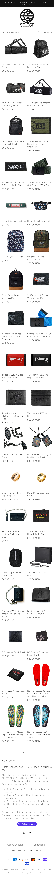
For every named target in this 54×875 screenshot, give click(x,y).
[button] (5, 17)
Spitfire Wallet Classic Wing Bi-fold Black (37, 296)
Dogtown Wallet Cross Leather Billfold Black (38, 612)
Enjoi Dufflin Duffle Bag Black (13, 66)
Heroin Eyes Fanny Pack (38, 221)
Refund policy (35, 869)
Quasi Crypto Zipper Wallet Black (11, 574)
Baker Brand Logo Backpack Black (10, 296)
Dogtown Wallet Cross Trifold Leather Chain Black (13, 614)
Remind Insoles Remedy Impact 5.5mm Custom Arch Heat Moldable (38, 694)
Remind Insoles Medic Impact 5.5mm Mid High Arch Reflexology (13, 735)
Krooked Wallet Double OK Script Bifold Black (13, 184)
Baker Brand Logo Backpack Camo (35, 258)
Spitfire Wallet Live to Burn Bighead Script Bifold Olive (37, 144)
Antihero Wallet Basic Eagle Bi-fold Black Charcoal (12, 337)
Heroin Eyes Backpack (12, 257)
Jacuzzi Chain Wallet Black (37, 574)
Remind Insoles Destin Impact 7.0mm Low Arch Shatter (38, 735)
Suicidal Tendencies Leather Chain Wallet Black (12, 534)
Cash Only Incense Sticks (14, 221)
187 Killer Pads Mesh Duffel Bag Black (12, 104)
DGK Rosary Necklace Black (12, 456)
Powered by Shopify (21, 869)
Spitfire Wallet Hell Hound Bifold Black (36, 533)
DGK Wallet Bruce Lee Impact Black (37, 653)
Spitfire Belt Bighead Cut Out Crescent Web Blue (39, 335)
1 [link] (16, 752)
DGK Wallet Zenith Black (13, 652)
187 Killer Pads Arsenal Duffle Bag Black (38, 104)
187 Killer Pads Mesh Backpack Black (37, 66)
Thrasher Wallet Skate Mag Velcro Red (12, 376)
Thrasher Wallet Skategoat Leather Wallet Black (14, 416)
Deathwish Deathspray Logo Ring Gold (13, 494)
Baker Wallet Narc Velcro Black (14, 692)
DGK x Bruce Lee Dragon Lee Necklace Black (39, 456)
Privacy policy (47, 869)
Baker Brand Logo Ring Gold (38, 494)
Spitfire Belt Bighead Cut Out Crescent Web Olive (39, 184)
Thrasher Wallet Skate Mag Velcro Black (37, 376)
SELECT (11, 869)
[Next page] (37, 752)
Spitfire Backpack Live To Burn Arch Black (13, 143)
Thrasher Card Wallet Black (37, 414)
